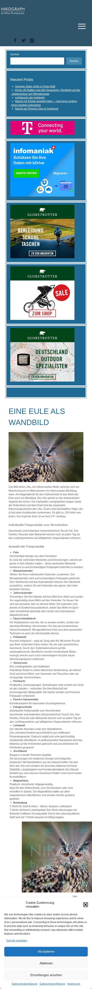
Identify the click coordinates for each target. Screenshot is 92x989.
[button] (85, 904)
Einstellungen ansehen (46, 975)
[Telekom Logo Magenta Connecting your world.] (42, 127)
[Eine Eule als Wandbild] (46, 457)
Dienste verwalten (16, 940)
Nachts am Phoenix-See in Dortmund (36, 108)
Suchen (14, 54)
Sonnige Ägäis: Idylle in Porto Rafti (35, 86)
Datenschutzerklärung (24, 983)
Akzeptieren (46, 951)
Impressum (73, 983)
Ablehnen (46, 963)
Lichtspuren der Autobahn (30, 97)
